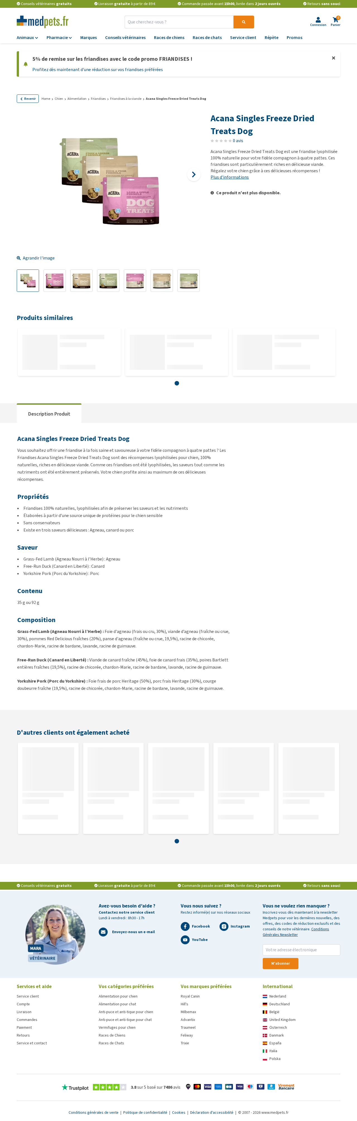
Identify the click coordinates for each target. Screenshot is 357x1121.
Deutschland (279, 1004)
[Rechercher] (243, 22)
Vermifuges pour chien (117, 1027)
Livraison (24, 1012)
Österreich (278, 1027)
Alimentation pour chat (117, 1004)
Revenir (30, 98)
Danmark (276, 1035)
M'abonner (280, 963)
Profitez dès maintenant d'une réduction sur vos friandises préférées (97, 69)
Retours (23, 1035)
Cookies (179, 1112)
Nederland (277, 996)
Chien (59, 98)
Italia (273, 1051)
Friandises (98, 98)
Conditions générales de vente (94, 1112)
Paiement (24, 1027)
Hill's (184, 1004)
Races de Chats (111, 1043)
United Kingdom (282, 1019)
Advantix (188, 1019)
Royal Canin (190, 996)
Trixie (185, 1043)
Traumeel (188, 1027)
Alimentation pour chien (118, 996)
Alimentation (76, 98)
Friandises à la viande (125, 98)
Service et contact (32, 1043)
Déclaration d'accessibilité (212, 1112)
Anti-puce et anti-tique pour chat (125, 1019)
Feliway (187, 1035)
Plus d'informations (230, 177)
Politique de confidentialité (145, 1112)
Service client (28, 996)
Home (46, 98)
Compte (23, 1004)
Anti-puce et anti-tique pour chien (126, 1012)
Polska (275, 1058)
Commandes (27, 1019)
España (275, 1043)
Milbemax (188, 1012)
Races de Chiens (112, 1035)
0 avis (238, 141)
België (274, 1012)
